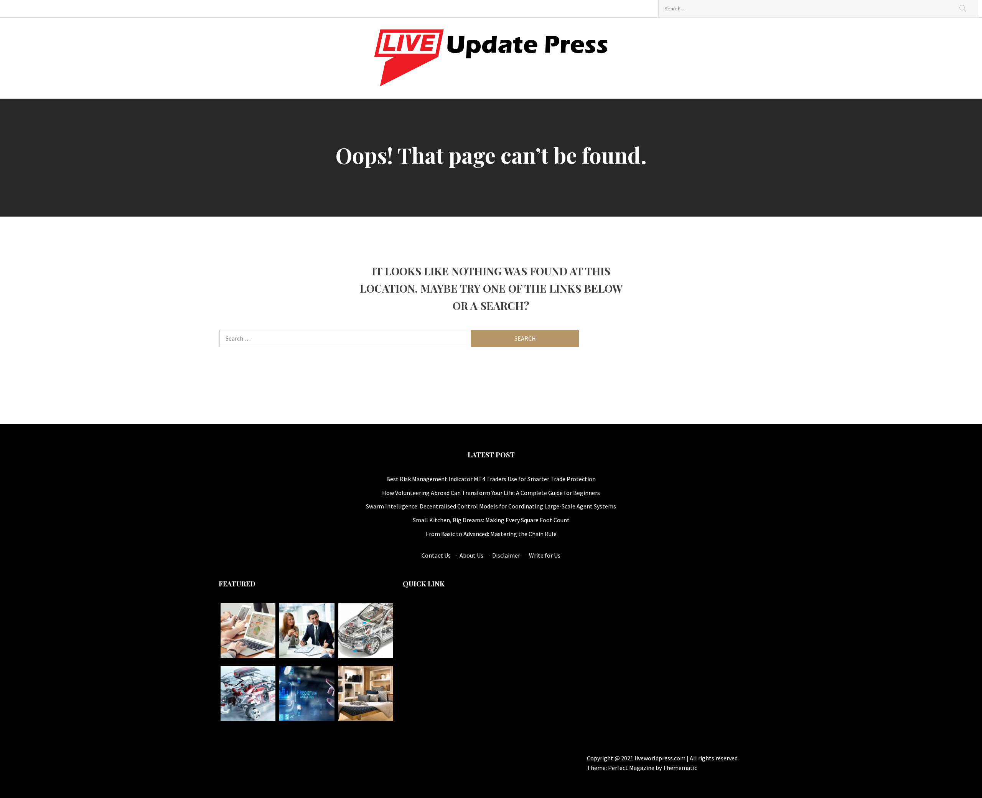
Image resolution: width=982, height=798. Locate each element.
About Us (471, 555)
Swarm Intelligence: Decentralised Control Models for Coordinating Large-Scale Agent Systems (491, 506)
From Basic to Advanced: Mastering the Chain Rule (491, 534)
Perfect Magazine (632, 768)
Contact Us (436, 555)
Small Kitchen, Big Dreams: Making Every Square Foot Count (491, 520)
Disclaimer (506, 555)
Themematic (680, 768)
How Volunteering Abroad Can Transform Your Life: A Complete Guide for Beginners (491, 493)
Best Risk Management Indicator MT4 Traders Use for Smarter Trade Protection (491, 479)
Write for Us (544, 555)
